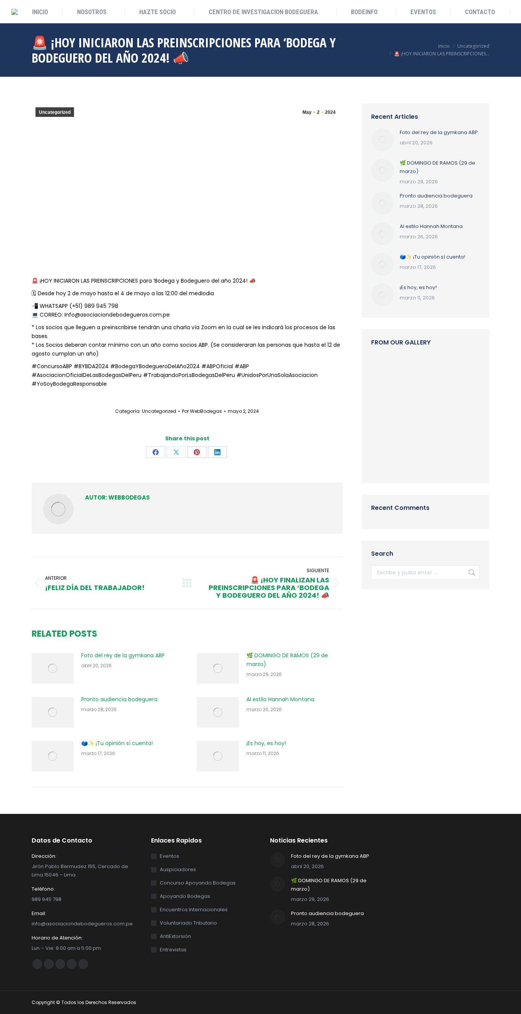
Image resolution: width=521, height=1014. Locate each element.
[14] (444, 459)
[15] (415, 429)
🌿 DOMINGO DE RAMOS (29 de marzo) (287, 660)
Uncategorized (55, 112)
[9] (385, 429)
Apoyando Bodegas (185, 896)
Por (202, 411)
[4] (385, 370)
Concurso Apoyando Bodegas (198, 882)
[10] (444, 429)
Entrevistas (173, 949)
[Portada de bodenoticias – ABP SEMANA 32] (415, 400)
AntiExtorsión (175, 936)
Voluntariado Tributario (188, 923)
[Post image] (53, 668)
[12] (444, 370)
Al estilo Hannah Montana (280, 699)
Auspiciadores (178, 869)
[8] (444, 400)
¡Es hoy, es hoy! (266, 743)
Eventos (169, 856)
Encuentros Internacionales (194, 909)
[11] (385, 400)
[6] (415, 370)
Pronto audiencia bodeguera (119, 699)
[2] (415, 459)
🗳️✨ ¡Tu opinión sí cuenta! (117, 743)
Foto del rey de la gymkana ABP (123, 655)
